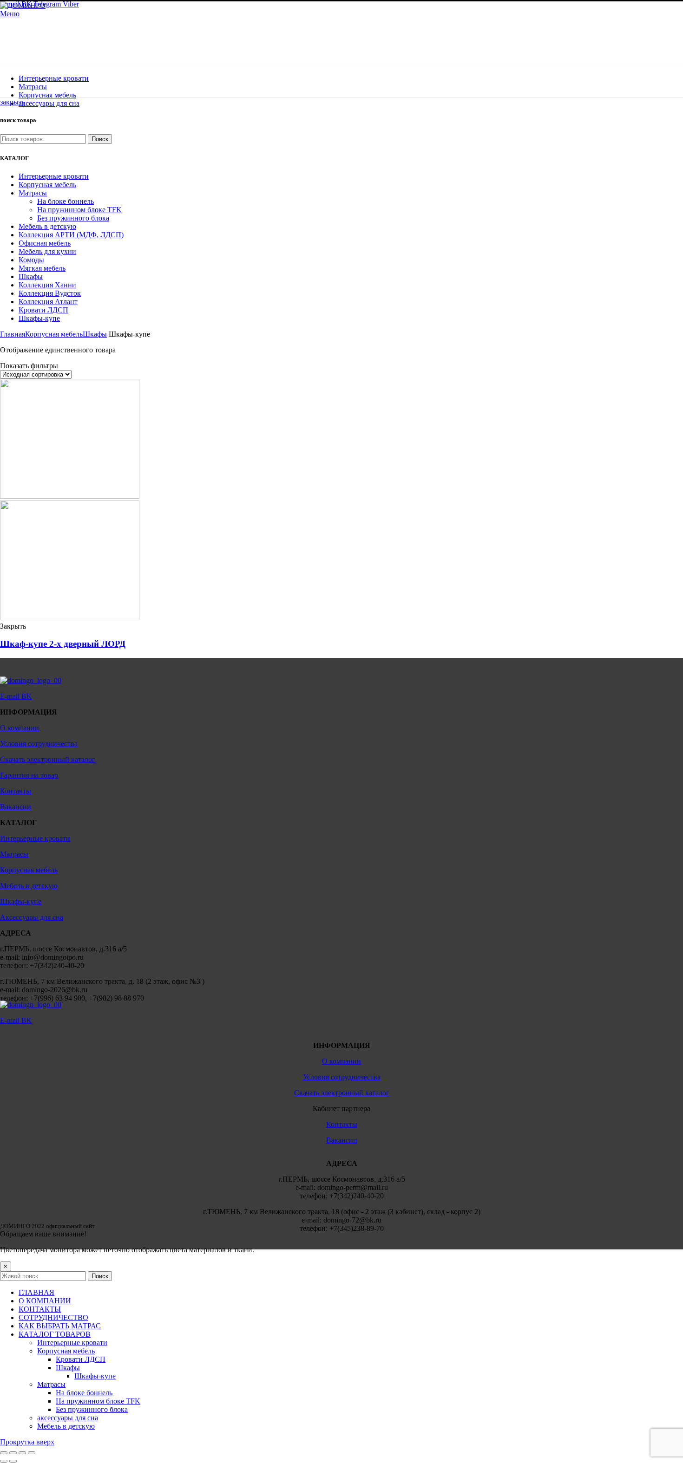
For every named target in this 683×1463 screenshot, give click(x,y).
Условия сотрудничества (39, 744)
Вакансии (15, 807)
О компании (19, 728)
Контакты (15, 791)
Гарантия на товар (29, 775)
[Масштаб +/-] (31, 1452)
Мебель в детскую (29, 886)
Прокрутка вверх (27, 1442)
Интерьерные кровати (35, 838)
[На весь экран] (22, 1452)
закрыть (12, 102)
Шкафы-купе (20, 901)
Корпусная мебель (54, 334)
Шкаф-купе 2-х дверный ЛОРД (62, 644)
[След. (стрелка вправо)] (13, 1461)
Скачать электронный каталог (47, 759)
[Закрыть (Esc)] (3, 1452)
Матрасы (14, 854)
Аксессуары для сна (31, 917)
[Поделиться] (13, 1452)
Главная (12, 334)
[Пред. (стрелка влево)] (3, 1461)
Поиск (100, 139)
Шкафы (95, 334)
